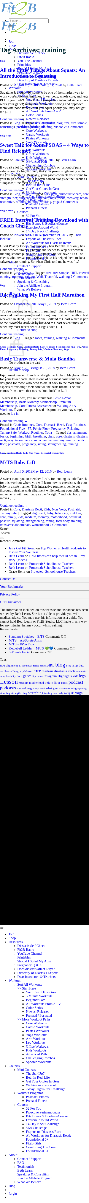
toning (50, 521)
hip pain (42, 198)
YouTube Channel (29, 61)
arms (35, 665)
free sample (79, 123)
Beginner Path (35, 1000)
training (47, 127)
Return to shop (27, 330)
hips (53, 198)
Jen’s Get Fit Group (22, 548)
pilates (64, 682)
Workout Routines (52, 349)
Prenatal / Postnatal (39, 1015)
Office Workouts (37, 154)
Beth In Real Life (38, 1077)
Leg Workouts (35, 150)
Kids (25, 453)
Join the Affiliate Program (34, 285)
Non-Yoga (34, 453)
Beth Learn (75, 85)
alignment (48, 123)
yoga (56, 202)
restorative (7, 202)
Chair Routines (8, 346)
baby (50, 513)
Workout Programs (30, 1093)
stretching (35, 693)
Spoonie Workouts (38, 1062)
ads (37, 123)
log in (15, 413)
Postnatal (46, 453)
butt (81, 665)
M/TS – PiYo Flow (22, 644)
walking (45, 202)
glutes (27, 676)
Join (11, 41)
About (13, 1155)
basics (4, 436)
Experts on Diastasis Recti (44, 239)
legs (82, 676)
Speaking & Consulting (33, 281)
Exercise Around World (42, 227)
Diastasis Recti (31, 346)
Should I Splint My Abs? (34, 961)
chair (51, 436)
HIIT (73, 273)
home (40, 676)
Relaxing (73, 428)
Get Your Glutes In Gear (42, 188)
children (75, 513)
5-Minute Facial (19, 652)
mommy (43, 517)
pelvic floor (52, 682)
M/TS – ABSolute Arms (25, 640)
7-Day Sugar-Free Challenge (45, 1089)
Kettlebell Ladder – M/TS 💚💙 (31, 648)
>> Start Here (26, 988)
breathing (39, 436)
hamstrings (7, 127)
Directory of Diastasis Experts (37, 80)
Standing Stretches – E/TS (26, 636)
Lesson (9, 681)
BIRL (50, 665)
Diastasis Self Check (31, 946)
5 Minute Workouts (39, 996)
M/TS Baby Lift (17, 462)
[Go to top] (1, 928)
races (38, 338)
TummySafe (36, 349)
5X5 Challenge (36, 1128)
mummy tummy (64, 440)
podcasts (8, 687)
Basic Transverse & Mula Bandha (37, 359)
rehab (84, 198)
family (12, 517)
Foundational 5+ (37, 1151)
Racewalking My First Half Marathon (42, 295)
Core (39, 425)
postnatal (14, 444)
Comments (73, 127)
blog (60, 123)
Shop (12, 45)
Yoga (8, 135)
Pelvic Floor (41, 428)
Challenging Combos (40, 1058)
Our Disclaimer (10, 602)
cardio (4, 671)
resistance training (66, 688)
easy (10, 440)
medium (30, 517)
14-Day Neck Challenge (42, 231)
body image (72, 666)
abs (69, 432)
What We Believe (29, 289)
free (67, 123)
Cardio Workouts (37, 134)
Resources (16, 942)
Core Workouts (36, 130)
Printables (24, 64)
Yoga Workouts (36, 1035)
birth (28, 436)
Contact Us (7, 579)
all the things (25, 665)
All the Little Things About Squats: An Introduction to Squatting (42, 73)
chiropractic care (70, 194)
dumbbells (81, 671)
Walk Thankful (47, 276)
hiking (31, 198)
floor (19, 676)
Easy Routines (47, 346)
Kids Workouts (36, 157)
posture (21, 127)
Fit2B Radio (25, 57)
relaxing (50, 688)
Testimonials (25, 1166)
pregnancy (29, 444)
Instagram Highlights (57, 676)
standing (5, 693)
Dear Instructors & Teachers (36, 977)
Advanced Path (36, 1054)
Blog (2, 60)
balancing (61, 513)
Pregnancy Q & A (29, 965)
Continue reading (14, 119)
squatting (34, 127)
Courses (22, 212)
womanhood (40, 525)
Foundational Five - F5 (68, 346)
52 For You (33, 216)
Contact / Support (29, 266)
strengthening (57, 444)
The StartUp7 (35, 1073)
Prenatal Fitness (36, 208)
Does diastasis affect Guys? (36, 969)
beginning (17, 436)
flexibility (19, 198)
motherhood (59, 517)
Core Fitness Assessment (35, 406)
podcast (75, 682)
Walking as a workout (41, 1085)
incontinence (23, 440)
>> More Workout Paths (33, 1019)
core (59, 436)
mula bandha (43, 440)
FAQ (20, 1162)
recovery (72, 198)
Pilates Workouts (37, 138)
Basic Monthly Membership (38, 402)
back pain (50, 194)
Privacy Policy (10, 594)
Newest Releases (37, 119)
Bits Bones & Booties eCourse (47, 223)
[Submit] (10, 26)
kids (20, 517)
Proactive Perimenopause (43, 1112)
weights (69, 693)
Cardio (9, 210)
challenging (15, 671)
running (21, 202)
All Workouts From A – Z (43, 111)
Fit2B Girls (33, 1143)
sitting (42, 444)
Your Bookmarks (11, 586)
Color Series (34, 115)
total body (63, 521)
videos (58, 127)
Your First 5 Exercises (41, 992)
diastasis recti (64, 671)
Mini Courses (26, 1070)
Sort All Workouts (29, 984)
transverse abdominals (15, 525)
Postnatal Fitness (37, 204)
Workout (15, 88)
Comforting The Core (41, 1147)
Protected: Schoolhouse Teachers (51, 564)
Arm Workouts (36, 1039)
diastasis (69, 436)
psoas (61, 198)
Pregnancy (58, 428)
